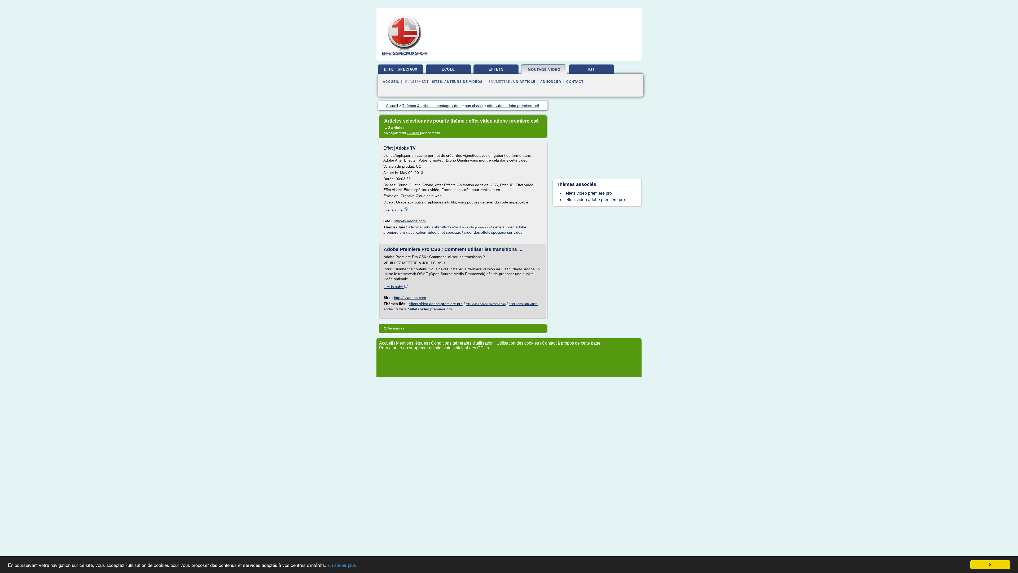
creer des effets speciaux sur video (493, 232)
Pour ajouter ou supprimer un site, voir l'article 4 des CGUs (434, 348)
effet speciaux (401, 69)
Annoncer (550, 82)
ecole (448, 69)
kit (591, 69)
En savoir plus (342, 565)
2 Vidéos (413, 133)
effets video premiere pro (431, 309)
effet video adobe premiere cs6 (472, 227)
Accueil (391, 82)
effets (496, 69)
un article (524, 82)
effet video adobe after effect (429, 227)
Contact (574, 82)
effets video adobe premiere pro (436, 304)
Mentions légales (412, 343)
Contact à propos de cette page (571, 343)
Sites (437, 82)
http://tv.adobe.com (410, 221)
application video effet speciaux (434, 232)
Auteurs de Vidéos (463, 82)
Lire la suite (393, 210)
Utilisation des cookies (518, 343)
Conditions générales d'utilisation (462, 343)
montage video (544, 70)
